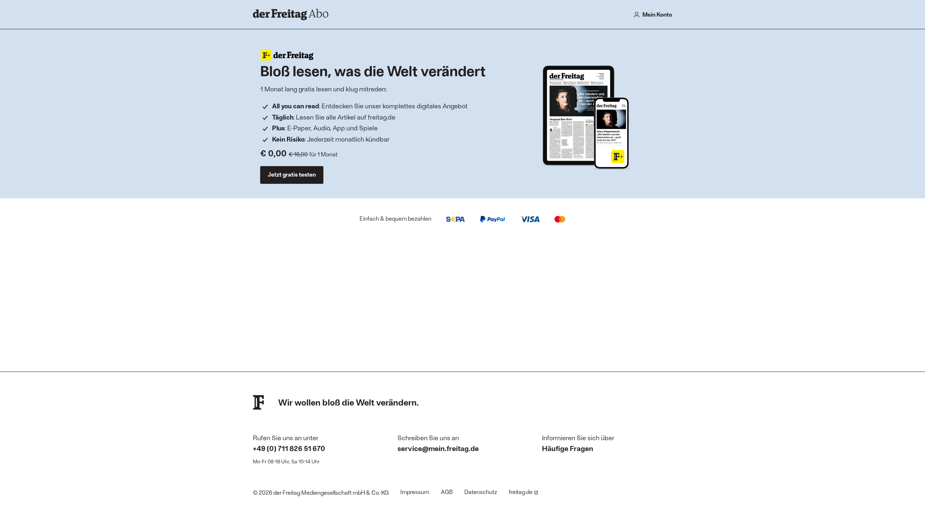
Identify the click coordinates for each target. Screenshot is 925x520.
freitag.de (521, 491)
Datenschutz (480, 491)
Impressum (414, 491)
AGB (447, 491)
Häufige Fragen (567, 448)
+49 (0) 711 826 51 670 (289, 448)
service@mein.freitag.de (438, 448)
